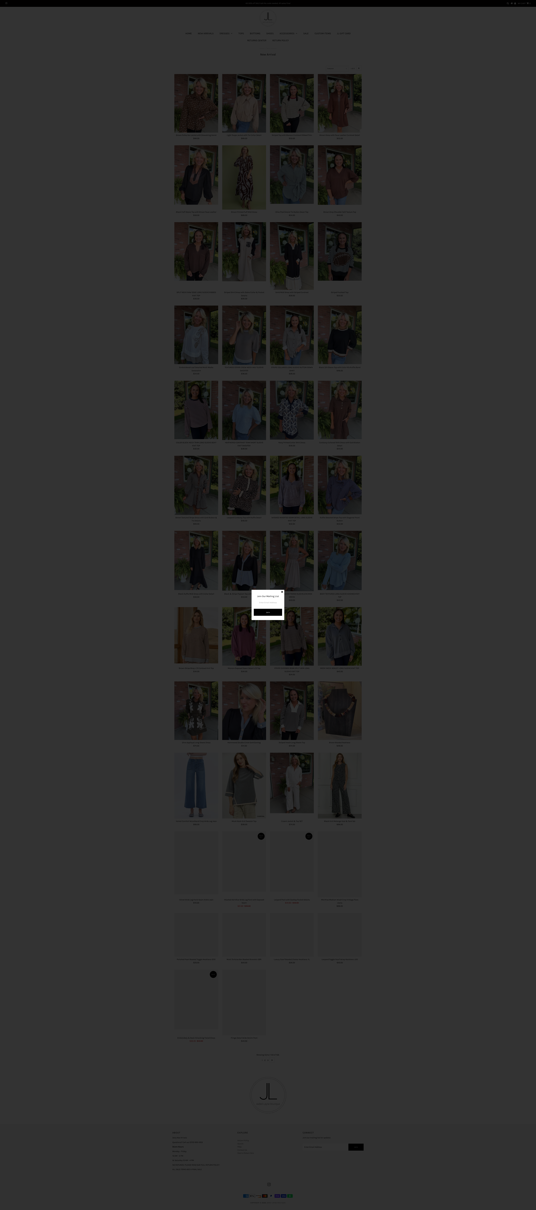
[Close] (282, 592)
